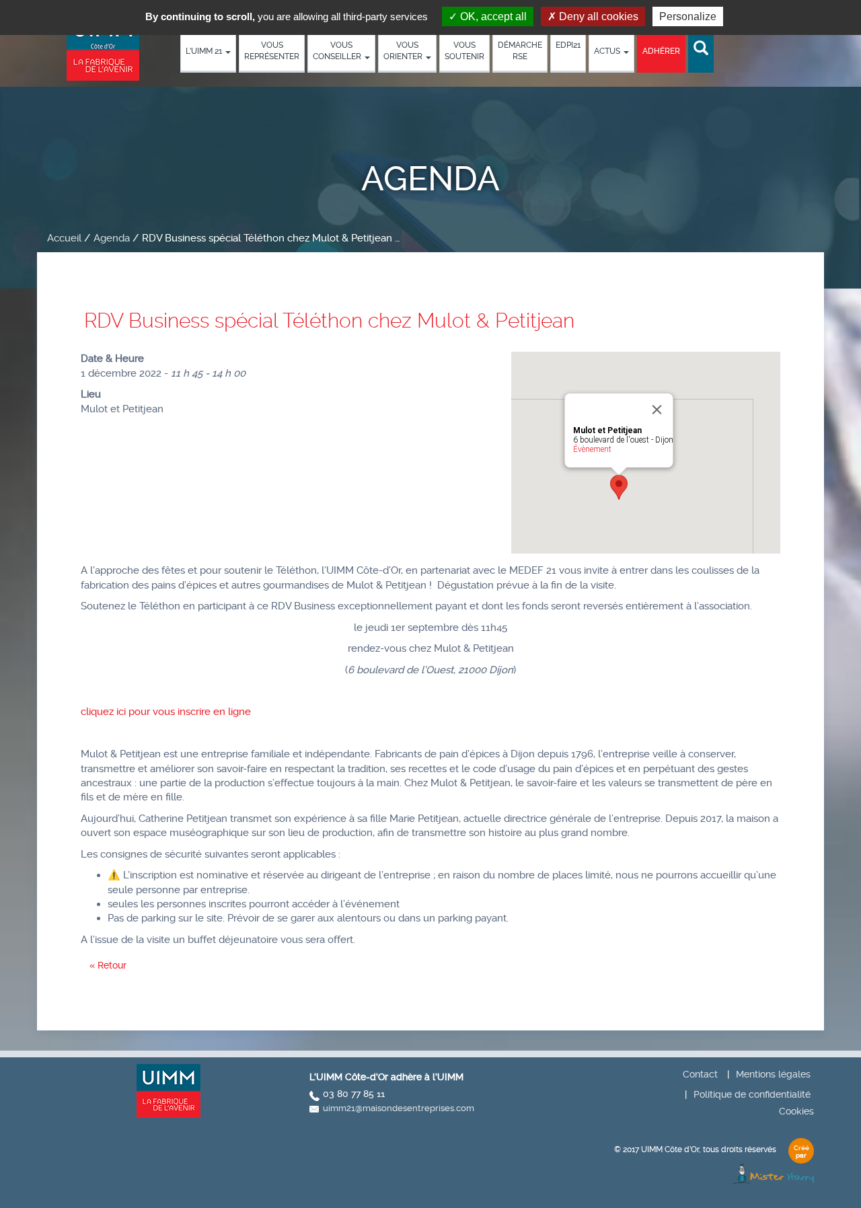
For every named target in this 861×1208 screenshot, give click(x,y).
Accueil (64, 238)
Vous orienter (403, 50)
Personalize (687, 16)
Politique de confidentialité (752, 1094)
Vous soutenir (464, 50)
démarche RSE (520, 50)
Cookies (796, 1111)
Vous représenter (271, 50)
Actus (608, 51)
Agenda (111, 238)
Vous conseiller (338, 50)
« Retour (107, 965)
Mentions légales (773, 1074)
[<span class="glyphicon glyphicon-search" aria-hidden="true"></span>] (701, 49)
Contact (700, 1074)
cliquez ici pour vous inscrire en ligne (166, 712)
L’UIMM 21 (205, 51)
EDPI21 (568, 45)
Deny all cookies (597, 16)
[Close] (657, 409)
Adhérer (661, 51)
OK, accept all (492, 16)
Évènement (592, 449)
